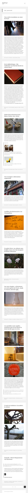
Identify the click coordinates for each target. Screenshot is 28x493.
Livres (17, 107)
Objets (14, 169)
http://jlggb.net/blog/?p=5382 (19, 103)
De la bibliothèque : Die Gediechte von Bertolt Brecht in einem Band (13, 65)
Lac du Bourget (20, 450)
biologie (18, 319)
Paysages (14, 450)
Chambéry (18, 398)
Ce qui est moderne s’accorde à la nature (13, 406)
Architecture (11, 450)
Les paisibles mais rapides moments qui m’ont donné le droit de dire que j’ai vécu (13, 327)
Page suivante (25, 487)
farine (21, 169)
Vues (16, 450)
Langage (16, 107)
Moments (11, 57)
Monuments (13, 398)
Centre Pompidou (15, 57)
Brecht (22, 107)
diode (20, 169)
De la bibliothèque (12, 107)
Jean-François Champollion (18, 241)
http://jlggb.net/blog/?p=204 (10, 103)
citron (18, 169)
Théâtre (20, 107)
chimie (20, 319)
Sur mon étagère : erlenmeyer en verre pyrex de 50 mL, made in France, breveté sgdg (13, 288)
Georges (19, 57)
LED (4, 170)
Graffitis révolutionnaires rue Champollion (13, 212)
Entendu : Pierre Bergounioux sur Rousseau (13, 458)
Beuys (16, 169)
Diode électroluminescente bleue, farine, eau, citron (12, 115)
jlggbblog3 (4, 3)
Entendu (11, 481)
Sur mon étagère (14, 319)
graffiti (14, 241)
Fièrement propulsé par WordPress (8, 491)
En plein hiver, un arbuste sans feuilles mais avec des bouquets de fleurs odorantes (13, 249)
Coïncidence (11, 169)
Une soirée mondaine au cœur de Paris (13, 17)
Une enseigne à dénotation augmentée (12, 177)
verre (21, 319)
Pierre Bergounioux (11, 482)
